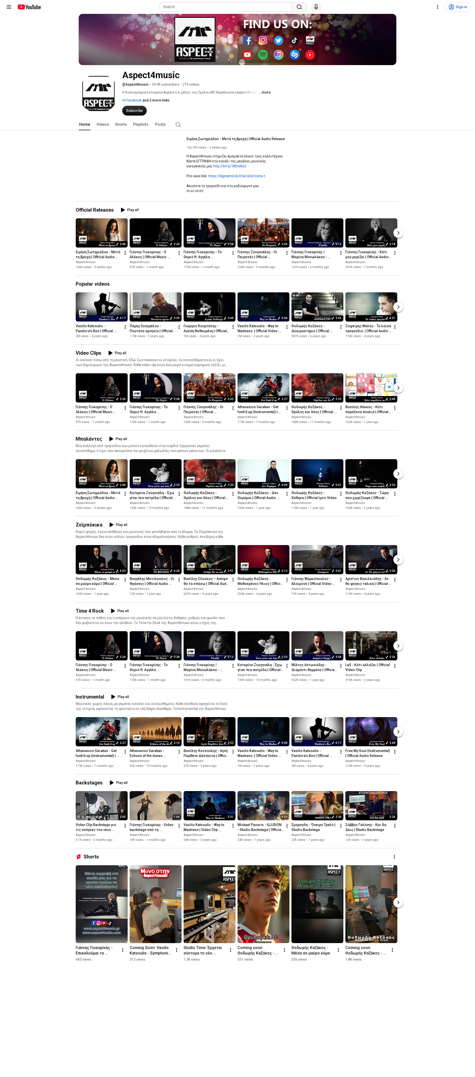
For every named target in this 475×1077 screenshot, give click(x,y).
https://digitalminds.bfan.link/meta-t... (237, 176)
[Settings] (438, 7)
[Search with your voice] (316, 7)
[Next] (398, 233)
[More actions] (125, 253)
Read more (195, 191)
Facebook (134, 100)
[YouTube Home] (29, 7)
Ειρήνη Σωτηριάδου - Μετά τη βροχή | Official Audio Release (236, 139)
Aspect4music (86, 262)
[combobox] (226, 7)
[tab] (85, 124)
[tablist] (237, 124)
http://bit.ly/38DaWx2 (229, 166)
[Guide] (9, 7)
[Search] (299, 7)
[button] (195, 190)
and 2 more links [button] (155, 100)
